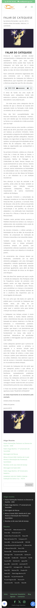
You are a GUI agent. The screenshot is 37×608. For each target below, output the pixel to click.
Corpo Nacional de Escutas (13, 545)
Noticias (23, 23)
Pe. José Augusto (10, 579)
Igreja (24, 561)
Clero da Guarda (17, 542)
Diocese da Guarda (20, 551)
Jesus (7, 564)
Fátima (23, 558)
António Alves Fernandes (12, 23)
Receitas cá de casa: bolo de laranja (15, 465)
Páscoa (21, 579)
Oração (24, 570)
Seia (17, 583)
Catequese (23, 539)
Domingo (8, 554)
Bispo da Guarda (10, 539)
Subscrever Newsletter (17, 594)
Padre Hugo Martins (19, 573)
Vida (23, 583)
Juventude (24, 564)
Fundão (15, 558)
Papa (7, 576)
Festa (7, 558)
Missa (27, 567)
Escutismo (19, 554)
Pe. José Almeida (17, 576)
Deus (21, 548)
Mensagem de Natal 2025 (12, 468)
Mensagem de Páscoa (11, 454)
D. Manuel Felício (10, 548)
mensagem (18, 567)
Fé (30, 558)
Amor (7, 533)
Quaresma (8, 583)
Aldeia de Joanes (19, 529)
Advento (7, 529)
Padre (7, 573)
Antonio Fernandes (12, 21)
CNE (27, 542)
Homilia (16, 561)
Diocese (7, 551)
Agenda (12, 596)
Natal (7, 570)
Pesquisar (29, 485)
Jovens (15, 564)
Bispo (25, 536)
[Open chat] (4, 604)
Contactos (21, 596)
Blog (29, 594)
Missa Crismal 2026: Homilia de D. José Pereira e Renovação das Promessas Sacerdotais (16, 459)
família (28, 554)
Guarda (7, 561)
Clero (7, 542)
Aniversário (16, 533)
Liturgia (8, 567)
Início (6, 594)
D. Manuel (27, 545)
